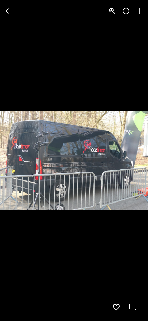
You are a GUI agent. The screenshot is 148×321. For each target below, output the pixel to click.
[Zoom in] (112, 11)
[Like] (116, 307)
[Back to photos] (8, 11)
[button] (19, 160)
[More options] (140, 11)
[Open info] (126, 11)
